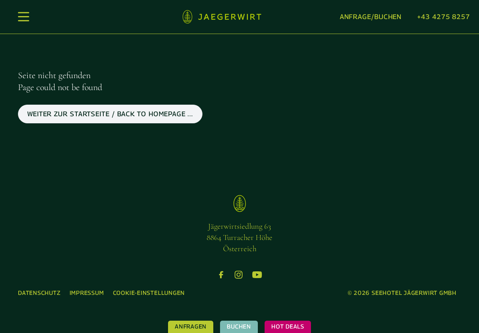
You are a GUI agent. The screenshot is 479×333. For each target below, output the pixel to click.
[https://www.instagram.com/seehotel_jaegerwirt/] (238, 274)
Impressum (87, 292)
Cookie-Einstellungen (149, 292)
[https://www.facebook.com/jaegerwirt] (221, 274)
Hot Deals (287, 326)
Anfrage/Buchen (371, 17)
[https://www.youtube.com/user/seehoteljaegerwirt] (257, 274)
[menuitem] (39, 293)
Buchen (239, 326)
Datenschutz (39, 292)
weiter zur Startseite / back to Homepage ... (110, 114)
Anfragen (191, 326)
